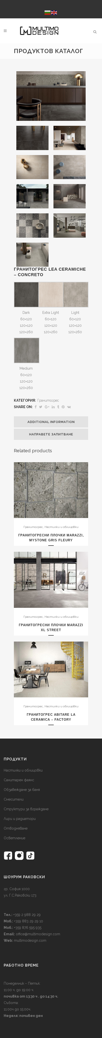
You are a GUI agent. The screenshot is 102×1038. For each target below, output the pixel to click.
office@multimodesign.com (38, 934)
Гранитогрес (48, 400)
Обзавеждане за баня (22, 790)
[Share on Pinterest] (63, 407)
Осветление (14, 838)
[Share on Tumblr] (58, 407)
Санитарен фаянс (19, 780)
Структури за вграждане (26, 809)
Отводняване (15, 828)
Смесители (14, 799)
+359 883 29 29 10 (28, 921)
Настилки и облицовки (61, 527)
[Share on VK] (69, 407)
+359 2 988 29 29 (26, 915)
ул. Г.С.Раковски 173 (20, 895)
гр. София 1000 (17, 889)
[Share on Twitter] (40, 407)
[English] (54, 12)
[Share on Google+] (47, 407)
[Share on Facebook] (36, 407)
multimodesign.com (30, 940)
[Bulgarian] (48, 12)
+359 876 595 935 (27, 928)
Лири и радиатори (20, 819)
